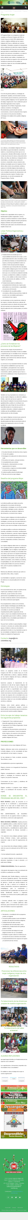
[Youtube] (19, 1197)
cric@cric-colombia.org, (16, 1185)
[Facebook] (8, 1197)
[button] (26, 7)
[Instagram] (12, 1197)
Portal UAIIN (7, 1207)
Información (20, 1207)
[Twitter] (16, 1197)
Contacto (14, 1207)
